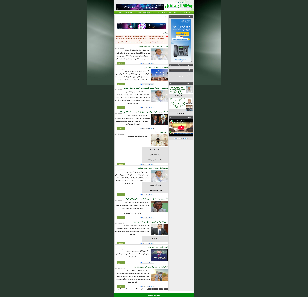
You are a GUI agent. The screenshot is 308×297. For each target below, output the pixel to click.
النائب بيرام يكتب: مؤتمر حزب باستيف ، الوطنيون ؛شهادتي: (147, 199)
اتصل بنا (130, 12)
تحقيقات (180, 12)
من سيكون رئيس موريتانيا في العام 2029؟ (153, 46)
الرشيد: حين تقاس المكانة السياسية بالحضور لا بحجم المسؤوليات (177, 105)
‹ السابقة (135, 288)
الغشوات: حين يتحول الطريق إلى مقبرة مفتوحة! (150, 267)
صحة (135, 12)
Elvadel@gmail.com (155, 190)
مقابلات (163, 12)
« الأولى (142, 288)
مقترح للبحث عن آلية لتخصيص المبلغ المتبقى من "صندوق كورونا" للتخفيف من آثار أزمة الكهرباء (177, 90)
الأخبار (185, 12)
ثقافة (158, 12)
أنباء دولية (168, 12)
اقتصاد (144, 12)
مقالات (174, 12)
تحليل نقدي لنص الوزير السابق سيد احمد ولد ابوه (151, 222)
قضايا (139, 12)
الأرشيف (120, 12)
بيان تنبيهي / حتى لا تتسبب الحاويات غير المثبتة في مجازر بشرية (146, 88)
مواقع (125, 12)
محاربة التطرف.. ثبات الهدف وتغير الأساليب (152, 168)
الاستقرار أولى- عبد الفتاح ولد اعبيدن (177, 99)
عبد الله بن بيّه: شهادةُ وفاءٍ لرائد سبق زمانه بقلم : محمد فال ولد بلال (143, 112)
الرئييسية (191, 12)
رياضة (148, 12)
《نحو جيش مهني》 (160, 132)
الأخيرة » (119, 288)
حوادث (153, 12)
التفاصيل (120, 63)
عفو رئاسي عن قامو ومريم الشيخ (156, 67)
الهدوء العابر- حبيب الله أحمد (158, 247)
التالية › (126, 288)
